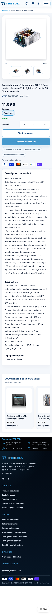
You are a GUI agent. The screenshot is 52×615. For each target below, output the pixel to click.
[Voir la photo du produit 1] (16, 71)
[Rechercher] (27, 3)
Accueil (5, 10)
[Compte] (33, 3)
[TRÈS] (10, 3)
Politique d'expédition (11, 541)
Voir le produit (12, 425)
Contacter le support (11, 528)
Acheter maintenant (26, 142)
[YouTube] (3, 478)
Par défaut (8, 113)
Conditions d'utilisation (12, 545)
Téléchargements (10, 524)
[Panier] (39, 3)
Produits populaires (10, 491)
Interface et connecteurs (13, 503)
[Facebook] (8, 478)
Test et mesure (8, 495)
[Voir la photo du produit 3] (38, 71)
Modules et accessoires (12, 508)
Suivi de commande (11, 519)
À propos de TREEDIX (11, 557)
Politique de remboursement (14, 536)
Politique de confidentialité (14, 532)
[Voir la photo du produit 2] (27, 71)
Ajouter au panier (26, 133)
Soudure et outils (9, 499)
